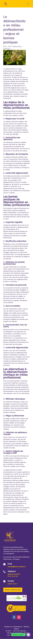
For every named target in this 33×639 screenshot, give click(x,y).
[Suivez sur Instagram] (19, 617)
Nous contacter (12, 590)
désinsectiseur (17, 46)
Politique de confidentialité (13, 627)
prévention (6, 49)
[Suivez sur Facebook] (14, 617)
